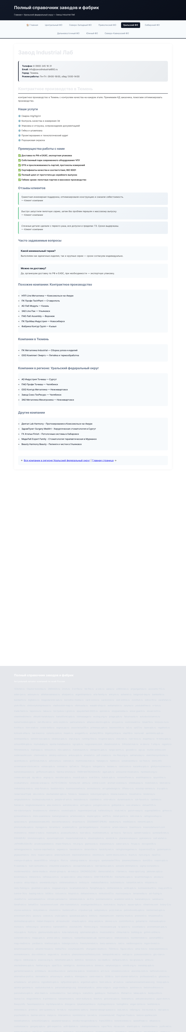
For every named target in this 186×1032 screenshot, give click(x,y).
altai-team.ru (41, 993)
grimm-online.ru (152, 932)
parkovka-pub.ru (76, 971)
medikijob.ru (129, 821)
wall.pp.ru (127, 954)
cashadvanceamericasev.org (140, 982)
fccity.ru (32, 932)
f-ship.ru (155, 744)
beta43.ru (33, 904)
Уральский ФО (130, 25)
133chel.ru (19, 688)
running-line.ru (89, 738)
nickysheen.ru (40, 910)
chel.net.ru (121, 738)
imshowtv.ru (20, 832)
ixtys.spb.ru (20, 932)
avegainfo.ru (81, 733)
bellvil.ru (79, 959)
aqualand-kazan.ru (61, 1020)
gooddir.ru (131, 749)
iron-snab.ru (32, 727)
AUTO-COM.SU (59, 782)
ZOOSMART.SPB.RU (97, 821)
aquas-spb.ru (134, 904)
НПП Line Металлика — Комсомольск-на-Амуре (47, 295)
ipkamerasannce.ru (23, 948)
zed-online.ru (123, 699)
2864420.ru (54, 688)
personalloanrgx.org (65, 987)
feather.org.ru (43, 965)
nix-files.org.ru (120, 755)
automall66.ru (156, 937)
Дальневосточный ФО (68, 33)
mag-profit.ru (165, 888)
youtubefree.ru (142, 705)
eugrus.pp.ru (62, 727)
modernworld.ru (22, 871)
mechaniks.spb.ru (124, 876)
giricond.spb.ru (111, 998)
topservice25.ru (147, 849)
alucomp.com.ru (139, 971)
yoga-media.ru (120, 987)
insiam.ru (68, 733)
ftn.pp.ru (135, 843)
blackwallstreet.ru (81, 854)
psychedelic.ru (21, 1015)
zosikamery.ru (21, 782)
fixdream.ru (113, 993)
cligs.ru (17, 959)
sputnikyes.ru (21, 760)
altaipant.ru (67, 694)
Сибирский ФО (152, 25)
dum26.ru (147, 860)
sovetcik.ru (111, 838)
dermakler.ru (41, 976)
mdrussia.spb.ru (157, 921)
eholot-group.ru (58, 871)
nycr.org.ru (144, 854)
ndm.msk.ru (136, 816)
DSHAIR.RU (20, 838)
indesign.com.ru (70, 943)
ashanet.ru (126, 694)
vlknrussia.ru (81, 705)
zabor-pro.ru (122, 843)
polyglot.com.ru (101, 805)
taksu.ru (47, 711)
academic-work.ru (123, 899)
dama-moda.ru (40, 871)
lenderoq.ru (149, 794)
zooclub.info (75, 926)
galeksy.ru (100, 993)
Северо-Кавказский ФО (117, 33)
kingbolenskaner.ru (35, 805)
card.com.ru (125, 766)
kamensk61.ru (60, 926)
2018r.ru (109, 976)
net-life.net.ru (44, 722)
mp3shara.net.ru (54, 1004)
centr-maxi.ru (96, 976)
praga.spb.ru (115, 716)
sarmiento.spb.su (154, 733)
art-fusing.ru (155, 893)
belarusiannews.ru (158, 948)
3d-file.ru (89, 688)
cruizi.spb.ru (61, 915)
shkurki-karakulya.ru (43, 716)
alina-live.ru (141, 948)
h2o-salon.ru (64, 749)
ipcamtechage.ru (143, 876)
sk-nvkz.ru (73, 871)
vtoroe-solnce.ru (22, 910)
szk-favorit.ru (142, 799)
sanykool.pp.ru (113, 965)
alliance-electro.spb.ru (98, 722)
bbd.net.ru (165, 782)
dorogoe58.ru (149, 843)
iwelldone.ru (153, 1004)
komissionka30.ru (147, 888)
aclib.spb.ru (130, 888)
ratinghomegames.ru (126, 849)
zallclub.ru (68, 760)
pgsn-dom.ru (163, 998)
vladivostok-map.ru (63, 705)
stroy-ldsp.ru (31, 882)
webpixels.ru (100, 910)
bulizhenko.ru (117, 882)
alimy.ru (86, 782)
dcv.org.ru (94, 860)
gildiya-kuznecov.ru (161, 766)
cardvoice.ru (107, 699)
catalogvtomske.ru (89, 1026)
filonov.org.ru (91, 926)
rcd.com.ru (60, 893)
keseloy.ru (67, 937)
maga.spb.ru (38, 937)
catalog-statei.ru (78, 860)
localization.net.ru (79, 888)
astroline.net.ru (70, 805)
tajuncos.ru (35, 711)
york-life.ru (19, 705)
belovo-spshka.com (147, 1015)
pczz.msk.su (115, 910)
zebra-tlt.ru (150, 699)
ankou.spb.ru (75, 755)
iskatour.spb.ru (59, 738)
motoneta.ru (20, 1009)
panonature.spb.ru (23, 993)
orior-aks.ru (109, 799)
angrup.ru (48, 777)
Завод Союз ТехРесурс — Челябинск (41, 394)
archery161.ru (96, 733)
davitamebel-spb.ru (56, 794)
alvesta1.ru (89, 755)
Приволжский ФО (107, 25)
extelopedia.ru (21, 738)
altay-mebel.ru (84, 876)
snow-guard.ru (137, 711)
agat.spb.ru (108, 771)
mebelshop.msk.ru (23, 788)
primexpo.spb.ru (99, 727)
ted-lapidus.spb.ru (104, 865)
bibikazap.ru (29, 959)
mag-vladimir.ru (22, 943)
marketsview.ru (149, 1026)
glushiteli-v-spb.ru (40, 888)
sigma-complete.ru (149, 865)
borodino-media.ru (73, 699)
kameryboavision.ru (24, 771)
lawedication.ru (22, 1020)
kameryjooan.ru (60, 816)
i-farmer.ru (121, 871)
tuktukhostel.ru (66, 998)
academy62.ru (69, 827)
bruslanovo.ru (40, 810)
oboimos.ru (98, 854)
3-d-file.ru (77, 688)
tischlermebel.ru (139, 937)
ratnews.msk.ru (77, 899)
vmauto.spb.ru (79, 921)
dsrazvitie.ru (90, 849)
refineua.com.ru (51, 876)
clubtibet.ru (95, 799)
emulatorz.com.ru (120, 971)
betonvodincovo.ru (153, 987)
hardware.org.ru (149, 771)
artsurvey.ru (56, 976)
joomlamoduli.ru (104, 899)
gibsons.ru (164, 976)
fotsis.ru (72, 794)
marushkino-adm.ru (78, 1009)
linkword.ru (35, 876)
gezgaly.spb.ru (37, 1026)
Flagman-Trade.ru (126, 1015)
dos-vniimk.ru (39, 954)
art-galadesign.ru (111, 788)
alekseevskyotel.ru (145, 998)
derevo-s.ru (111, 921)
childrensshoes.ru (68, 882)
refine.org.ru (32, 926)
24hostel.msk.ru (130, 744)
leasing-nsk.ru (36, 893)
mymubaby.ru (41, 744)
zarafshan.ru (164, 699)
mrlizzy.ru (84, 882)
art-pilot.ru (33, 982)
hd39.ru (49, 893)
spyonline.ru (159, 777)
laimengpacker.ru (23, 849)
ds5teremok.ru (114, 888)
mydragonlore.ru (106, 1004)
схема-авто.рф (22, 777)
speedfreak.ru (140, 1020)
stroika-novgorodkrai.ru (85, 1020)
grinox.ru (167, 810)
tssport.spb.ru (45, 854)
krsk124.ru (94, 777)
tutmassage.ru (84, 716)
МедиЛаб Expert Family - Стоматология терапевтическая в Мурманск (59, 439)
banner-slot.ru (38, 1015)
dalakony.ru (115, 821)
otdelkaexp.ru (136, 782)
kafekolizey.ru (105, 810)
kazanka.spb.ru (141, 766)
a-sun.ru (18, 882)
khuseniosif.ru (156, 915)
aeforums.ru (55, 760)
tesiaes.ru (112, 766)
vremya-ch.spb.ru (23, 860)
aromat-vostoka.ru (117, 782)
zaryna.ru (128, 705)
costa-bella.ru (47, 727)
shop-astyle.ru (95, 921)
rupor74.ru (106, 1026)
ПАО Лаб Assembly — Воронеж (38, 316)
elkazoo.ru (155, 1020)
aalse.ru (110, 688)
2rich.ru (66, 688)
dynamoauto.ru (125, 799)
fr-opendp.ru (20, 865)
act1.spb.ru (85, 805)
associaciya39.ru (80, 727)
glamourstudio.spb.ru (49, 932)
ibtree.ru (99, 965)
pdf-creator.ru (104, 755)
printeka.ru (40, 971)
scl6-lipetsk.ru (70, 1026)
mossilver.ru (135, 794)
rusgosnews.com (93, 744)
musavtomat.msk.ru (76, 838)
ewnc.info (157, 760)
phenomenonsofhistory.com (86, 954)
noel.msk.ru (109, 904)
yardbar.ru (37, 943)
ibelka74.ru (60, 948)
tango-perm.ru (116, 749)
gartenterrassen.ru (23, 971)
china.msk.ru (122, 932)
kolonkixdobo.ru (123, 1020)
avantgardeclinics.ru (91, 904)
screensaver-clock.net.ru (26, 766)
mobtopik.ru (52, 832)
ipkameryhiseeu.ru (131, 860)
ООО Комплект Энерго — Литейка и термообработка (50, 355)
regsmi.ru (166, 744)
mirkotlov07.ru (106, 893)
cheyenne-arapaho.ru (60, 865)
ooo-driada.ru (133, 805)
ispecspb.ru (150, 727)
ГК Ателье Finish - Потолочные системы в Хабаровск (50, 434)
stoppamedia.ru (120, 711)
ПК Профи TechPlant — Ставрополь (41, 300)
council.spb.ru (68, 810)
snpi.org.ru (74, 738)
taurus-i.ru (19, 998)
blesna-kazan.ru (119, 794)
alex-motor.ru (54, 805)
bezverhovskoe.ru (61, 821)
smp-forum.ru (42, 788)
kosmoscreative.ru (75, 788)
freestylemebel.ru (89, 943)
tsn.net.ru (92, 1015)
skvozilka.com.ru (56, 971)
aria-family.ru (100, 694)
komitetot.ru (79, 1015)
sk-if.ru (90, 899)
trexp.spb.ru (163, 982)
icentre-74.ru (20, 893)
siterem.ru (54, 810)
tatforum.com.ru (158, 971)
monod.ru (19, 926)
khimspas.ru (81, 976)
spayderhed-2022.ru (87, 711)
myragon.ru (41, 827)
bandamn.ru (20, 699)
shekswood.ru (122, 937)
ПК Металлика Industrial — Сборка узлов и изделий (49, 350)
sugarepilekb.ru (152, 810)
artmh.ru (33, 1009)
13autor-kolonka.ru (36, 688)
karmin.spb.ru (105, 937)
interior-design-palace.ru (102, 1009)
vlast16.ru (127, 733)
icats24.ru (88, 993)
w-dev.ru (144, 744)
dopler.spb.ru (93, 816)
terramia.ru (54, 827)
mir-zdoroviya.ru (22, 810)
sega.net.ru (53, 954)
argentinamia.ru (83, 694)
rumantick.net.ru (134, 882)
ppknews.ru (145, 838)
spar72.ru (57, 965)
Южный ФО (92, 33)
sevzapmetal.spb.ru (83, 865)
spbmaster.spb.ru (89, 932)
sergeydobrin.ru (22, 799)
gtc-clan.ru (158, 954)
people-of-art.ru (63, 799)
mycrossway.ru (123, 893)
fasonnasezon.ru (35, 1004)
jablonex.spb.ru (154, 871)
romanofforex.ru (125, 777)
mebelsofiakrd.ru (99, 882)
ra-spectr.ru (124, 926)
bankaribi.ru (158, 694)
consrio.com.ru (54, 733)
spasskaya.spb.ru (78, 915)
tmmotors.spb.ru (36, 838)
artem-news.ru (119, 827)
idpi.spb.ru (163, 1009)
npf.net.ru (74, 766)
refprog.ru (135, 1009)
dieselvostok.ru (112, 744)
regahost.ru (164, 727)
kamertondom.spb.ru (25, 722)
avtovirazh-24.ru (22, 915)
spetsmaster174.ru (110, 860)
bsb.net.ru (123, 1009)
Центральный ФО (53, 25)
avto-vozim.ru (60, 722)
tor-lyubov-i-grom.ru (64, 711)
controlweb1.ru (132, 722)
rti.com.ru (105, 827)
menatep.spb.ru (146, 965)
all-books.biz (63, 921)
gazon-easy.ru (135, 810)
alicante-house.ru (44, 948)
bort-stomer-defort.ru (126, 976)
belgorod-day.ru (141, 694)
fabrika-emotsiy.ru (66, 771)
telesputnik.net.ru (111, 954)
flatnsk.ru (19, 805)
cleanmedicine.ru (22, 716)
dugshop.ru (148, 738)
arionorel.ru (141, 915)
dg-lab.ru (36, 777)
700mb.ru (113, 948)
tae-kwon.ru (38, 733)
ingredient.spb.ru (50, 982)
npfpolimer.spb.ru (70, 982)
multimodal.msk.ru (85, 760)
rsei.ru (121, 943)
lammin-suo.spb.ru (40, 738)
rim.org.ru (78, 843)
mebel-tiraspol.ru (45, 921)
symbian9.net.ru (161, 832)
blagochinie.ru (34, 998)
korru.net (139, 733)
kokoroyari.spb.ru (100, 794)
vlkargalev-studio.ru (96, 948)
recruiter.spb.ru (63, 777)
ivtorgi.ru (54, 860)
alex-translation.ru (69, 904)
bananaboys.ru (142, 899)
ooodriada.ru (138, 926)
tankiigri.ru (69, 965)
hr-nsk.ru (61, 1009)
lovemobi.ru (93, 971)
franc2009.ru (105, 1020)
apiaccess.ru (20, 821)
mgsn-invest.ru (151, 943)
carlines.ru (156, 799)
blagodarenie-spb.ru (51, 699)
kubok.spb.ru (108, 777)
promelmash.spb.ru (157, 926)
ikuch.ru (133, 854)
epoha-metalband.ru (60, 744)
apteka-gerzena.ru (23, 987)
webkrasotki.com (23, 755)
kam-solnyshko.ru (38, 865)
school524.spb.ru (40, 1020)
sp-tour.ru (116, 832)
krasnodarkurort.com (154, 827)
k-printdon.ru (49, 998)
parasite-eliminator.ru (127, 865)
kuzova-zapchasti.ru (44, 849)
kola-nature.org (70, 932)
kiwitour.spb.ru (52, 943)
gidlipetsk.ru (118, 805)
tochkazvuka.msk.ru (42, 799)
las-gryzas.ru (136, 959)
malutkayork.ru (80, 749)
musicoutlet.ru (107, 932)
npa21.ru (156, 854)
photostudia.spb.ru (23, 827)
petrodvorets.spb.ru (134, 910)
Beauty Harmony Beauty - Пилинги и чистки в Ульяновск (52, 444)
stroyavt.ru (117, 722)
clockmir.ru (54, 910)
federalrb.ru (127, 998)
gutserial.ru (141, 921)
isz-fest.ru (144, 760)
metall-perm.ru (120, 816)
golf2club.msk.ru (38, 760)
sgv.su (141, 749)
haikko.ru (114, 760)
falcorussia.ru (131, 716)
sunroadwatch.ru (36, 899)
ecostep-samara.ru (145, 788)
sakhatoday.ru (137, 755)
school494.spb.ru (23, 744)
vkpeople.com (106, 915)
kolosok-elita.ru (22, 733)
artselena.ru (20, 982)
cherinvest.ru (40, 755)
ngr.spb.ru (78, 744)
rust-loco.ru (135, 738)
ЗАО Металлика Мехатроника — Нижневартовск (48, 399)
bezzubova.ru (81, 799)
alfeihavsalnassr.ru (50, 694)
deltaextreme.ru (89, 893)
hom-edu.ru (105, 982)
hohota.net (74, 782)
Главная (18, 14)
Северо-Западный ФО (80, 25)
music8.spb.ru (80, 777)
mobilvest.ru (151, 782)
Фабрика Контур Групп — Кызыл (39, 326)
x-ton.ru (157, 705)
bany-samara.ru (108, 943)
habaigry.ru (102, 760)
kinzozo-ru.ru (162, 722)
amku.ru (149, 959)
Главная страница (103, 460)
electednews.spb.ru (24, 965)
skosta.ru (158, 876)
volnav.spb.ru (48, 766)
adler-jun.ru (20, 694)
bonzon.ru (91, 959)
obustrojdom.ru (96, 838)
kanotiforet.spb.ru (65, 716)
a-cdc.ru (100, 688)
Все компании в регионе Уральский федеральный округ (57, 460)
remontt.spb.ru (145, 821)
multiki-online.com (156, 749)
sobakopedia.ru (129, 760)
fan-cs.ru (127, 832)
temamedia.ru (140, 893)
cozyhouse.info (76, 948)
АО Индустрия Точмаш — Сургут (39, 379)
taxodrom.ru (76, 849)
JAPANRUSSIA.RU (23, 843)
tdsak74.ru (147, 722)
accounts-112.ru (156, 688)
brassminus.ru (107, 843)
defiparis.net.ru (120, 959)
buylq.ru (121, 904)
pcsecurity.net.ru (69, 832)
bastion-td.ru (57, 788)
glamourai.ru (91, 843)
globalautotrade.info (39, 821)
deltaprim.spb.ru (98, 749)
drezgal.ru (70, 1004)
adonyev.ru (33, 694)
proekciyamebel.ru (44, 843)
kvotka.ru (19, 727)
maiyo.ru (51, 1015)
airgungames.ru (138, 688)
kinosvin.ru (50, 749)
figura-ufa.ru (126, 948)
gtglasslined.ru (21, 854)
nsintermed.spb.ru (155, 910)
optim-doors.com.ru (116, 854)
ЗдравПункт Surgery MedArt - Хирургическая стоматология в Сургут (59, 428)
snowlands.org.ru (48, 882)
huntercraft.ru (69, 910)
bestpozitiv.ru (155, 993)
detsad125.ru (149, 805)
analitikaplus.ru (143, 777)
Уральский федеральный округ (39, 14)
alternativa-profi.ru (23, 976)
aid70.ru (107, 816)
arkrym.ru (114, 694)
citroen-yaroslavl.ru (57, 899)
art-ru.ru (105, 971)
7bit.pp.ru (86, 766)
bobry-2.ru (165, 904)
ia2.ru (129, 727)
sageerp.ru (62, 849)
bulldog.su (136, 932)
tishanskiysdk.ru (86, 987)
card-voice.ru (92, 699)
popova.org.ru (45, 959)
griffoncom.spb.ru (45, 771)
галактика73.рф (22, 794)
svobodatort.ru (57, 993)
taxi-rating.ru (74, 993)
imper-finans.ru (63, 843)
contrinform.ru (126, 921)
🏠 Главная (32, 25)
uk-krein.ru (45, 926)
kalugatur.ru (99, 766)
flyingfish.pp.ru (97, 888)
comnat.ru (62, 766)
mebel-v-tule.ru (36, 832)
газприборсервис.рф (85, 937)
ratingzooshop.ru (152, 816)
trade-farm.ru (21, 711)
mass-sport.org (137, 871)
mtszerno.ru (151, 882)
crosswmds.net (107, 1015)
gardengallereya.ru (88, 827)
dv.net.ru (65, 954)
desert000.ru (40, 860)
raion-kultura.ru (84, 998)
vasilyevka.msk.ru (44, 987)
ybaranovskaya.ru (128, 838)
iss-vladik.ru (104, 959)
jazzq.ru (37, 915)
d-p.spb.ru (162, 788)
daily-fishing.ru (21, 888)
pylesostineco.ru (22, 816)
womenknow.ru (22, 954)
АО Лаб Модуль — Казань (35, 305)
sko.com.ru (38, 794)
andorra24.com (62, 854)
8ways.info (19, 1004)
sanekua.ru (157, 899)
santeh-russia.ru (142, 832)
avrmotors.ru (93, 788)
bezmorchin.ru (116, 727)
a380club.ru (122, 688)
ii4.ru (33, 854)
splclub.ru (105, 711)
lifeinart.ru (126, 993)
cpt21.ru (138, 727)
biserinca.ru (135, 827)
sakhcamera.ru (77, 722)
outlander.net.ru (22, 937)
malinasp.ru (37, 749)
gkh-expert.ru (54, 1026)
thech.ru (98, 998)
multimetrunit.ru (101, 832)
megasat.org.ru (60, 888)
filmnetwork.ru (21, 749)
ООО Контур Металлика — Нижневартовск (45, 389)
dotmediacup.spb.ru (24, 921)
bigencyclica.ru (113, 733)
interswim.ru (64, 1015)
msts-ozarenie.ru (41, 816)
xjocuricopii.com (55, 838)
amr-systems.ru (47, 1009)
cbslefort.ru (20, 899)
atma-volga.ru (103, 987)
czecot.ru (48, 915)
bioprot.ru (73, 893)
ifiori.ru (64, 860)
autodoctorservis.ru (150, 716)
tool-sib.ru (85, 832)
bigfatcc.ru (33, 699)
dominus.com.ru (85, 965)
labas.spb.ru (140, 993)
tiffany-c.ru (128, 788)
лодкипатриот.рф (87, 810)
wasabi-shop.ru (98, 705)
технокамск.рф (108, 926)
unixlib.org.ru (129, 965)
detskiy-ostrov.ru (58, 755)
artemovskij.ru (77, 816)
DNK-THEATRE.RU (103, 876)
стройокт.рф (85, 910)
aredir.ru (69, 976)
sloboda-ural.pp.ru (39, 782)
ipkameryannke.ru (86, 1004)
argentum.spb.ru (89, 982)
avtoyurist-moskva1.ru (127, 771)
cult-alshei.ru (160, 838)
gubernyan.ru (164, 849)
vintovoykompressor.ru (39, 705)
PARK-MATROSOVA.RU (88, 771)
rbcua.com (119, 1026)
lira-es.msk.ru (149, 1009)
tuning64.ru (122, 1004)
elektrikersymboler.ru (157, 755)
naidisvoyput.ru (134, 943)
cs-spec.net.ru (68, 876)
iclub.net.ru (120, 810)
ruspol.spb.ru (161, 860)
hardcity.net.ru (106, 849)
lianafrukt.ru (20, 904)
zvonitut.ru (137, 699)
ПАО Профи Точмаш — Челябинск (40, 384)
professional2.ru (148, 976)
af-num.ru (118, 982)
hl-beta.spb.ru (163, 738)
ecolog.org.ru (100, 716)
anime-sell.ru (53, 937)
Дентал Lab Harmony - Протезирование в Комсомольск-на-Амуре (57, 423)
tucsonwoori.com (49, 904)
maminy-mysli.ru (124, 915)
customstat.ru (21, 1026)
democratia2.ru (106, 871)
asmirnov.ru (136, 987)
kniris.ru (93, 915)
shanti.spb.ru (133, 1026)
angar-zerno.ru (137, 1004)
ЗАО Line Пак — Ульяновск (36, 311)
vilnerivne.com (150, 904)
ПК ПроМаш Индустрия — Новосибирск (43, 321)
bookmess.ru (20, 876)
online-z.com (99, 782)
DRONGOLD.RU (88, 871)
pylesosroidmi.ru (142, 954)
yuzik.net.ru (165, 1026)
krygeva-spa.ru (106, 738)
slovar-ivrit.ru (153, 711)
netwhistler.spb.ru (64, 959)
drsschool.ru (78, 821)
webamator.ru (115, 705)
